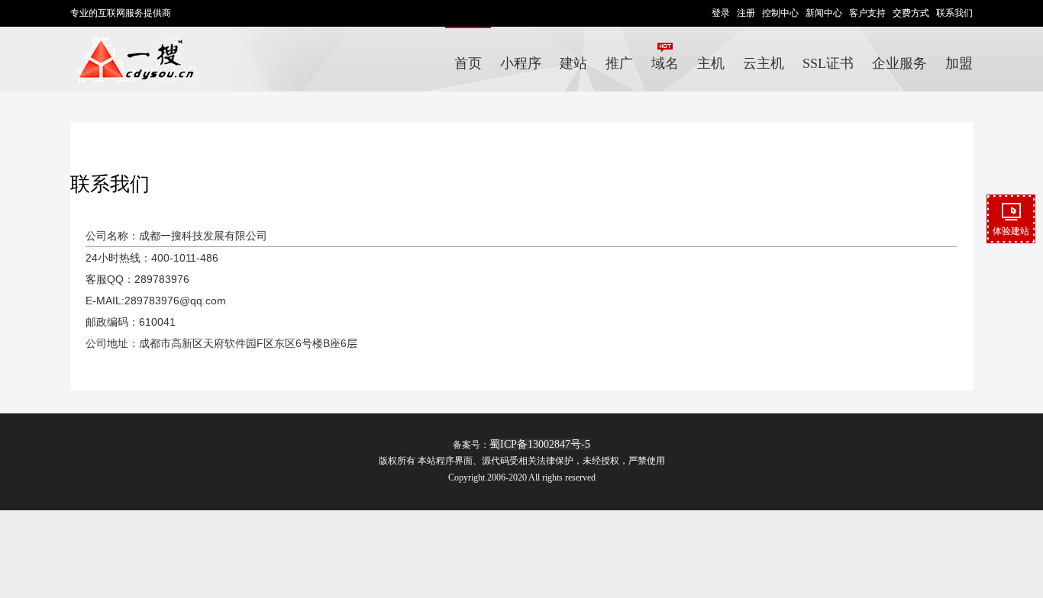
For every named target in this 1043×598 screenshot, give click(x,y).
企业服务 (899, 63)
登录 (721, 13)
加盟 (959, 63)
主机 (711, 63)
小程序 (520, 63)
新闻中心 (824, 13)
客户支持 (867, 13)
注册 (746, 13)
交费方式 (911, 13)
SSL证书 (828, 63)
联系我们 (954, 13)
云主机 (763, 63)
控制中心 (780, 13)
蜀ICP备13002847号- (537, 444)
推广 (619, 63)
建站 (573, 63)
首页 (468, 63)
